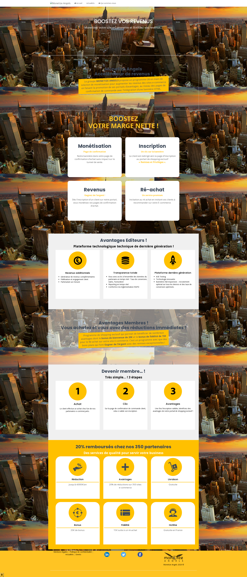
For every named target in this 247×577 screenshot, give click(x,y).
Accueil (79, 3)
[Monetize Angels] (60, 3)
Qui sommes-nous (108, 3)
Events (78, 554)
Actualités (90, 3)
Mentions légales (61, 552)
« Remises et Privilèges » (152, 162)
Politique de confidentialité (81, 552)
